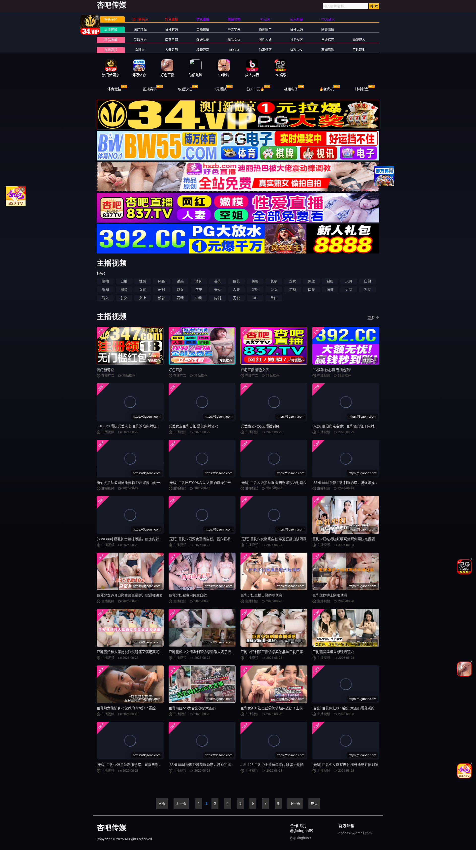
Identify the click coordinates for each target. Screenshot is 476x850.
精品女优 (234, 39)
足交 (348, 289)
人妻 (236, 289)
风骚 (161, 281)
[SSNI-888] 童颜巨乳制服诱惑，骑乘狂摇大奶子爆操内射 (212, 765)
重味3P (140, 50)
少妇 (255, 289)
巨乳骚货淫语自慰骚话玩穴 (333, 652)
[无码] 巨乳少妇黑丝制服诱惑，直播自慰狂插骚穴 (134, 765)
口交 (311, 289)
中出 (198, 298)
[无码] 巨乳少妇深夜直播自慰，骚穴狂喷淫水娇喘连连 (210, 539)
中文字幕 (234, 29)
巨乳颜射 (359, 50)
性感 (142, 281)
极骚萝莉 (202, 50)
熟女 (180, 289)
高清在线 (110, 29)
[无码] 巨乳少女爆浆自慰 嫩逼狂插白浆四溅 (273, 539)
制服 (330, 281)
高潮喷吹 (327, 50)
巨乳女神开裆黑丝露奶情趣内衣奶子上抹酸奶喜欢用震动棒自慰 (289, 708)
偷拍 (105, 281)
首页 (161, 803)
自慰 (367, 281)
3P (255, 298)
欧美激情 (327, 29)
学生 (198, 289)
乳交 (367, 289)
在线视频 (110, 50)
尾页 (314, 803)
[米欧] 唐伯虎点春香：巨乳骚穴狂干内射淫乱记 (348, 426)
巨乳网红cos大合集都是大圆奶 (192, 708)
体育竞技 (114, 89)
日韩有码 (171, 29)
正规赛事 (150, 89)
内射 (217, 298)
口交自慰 (171, 39)
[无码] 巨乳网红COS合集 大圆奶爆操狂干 (200, 483)
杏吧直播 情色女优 (254, 370)
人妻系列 (171, 50)
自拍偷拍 (202, 29)
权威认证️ (185, 89)
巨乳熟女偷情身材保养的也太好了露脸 (126, 708)
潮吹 (123, 289)
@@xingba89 (300, 838)
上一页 (181, 803)
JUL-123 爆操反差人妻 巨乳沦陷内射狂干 (128, 426)
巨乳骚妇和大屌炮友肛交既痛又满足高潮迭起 (131, 652)
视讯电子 (291, 89)
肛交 (123, 298)
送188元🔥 (255, 89)
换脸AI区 (296, 39)
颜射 (161, 298)
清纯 (198, 281)
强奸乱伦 (202, 39)
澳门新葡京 (105, 370)
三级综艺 (327, 39)
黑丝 (311, 281)
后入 (105, 298)
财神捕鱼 (362, 89)
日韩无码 (296, 29)
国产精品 (140, 29)
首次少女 (296, 50)
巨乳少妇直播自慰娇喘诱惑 (261, 595)
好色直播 (175, 370)
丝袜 (292, 281)
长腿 (273, 281)
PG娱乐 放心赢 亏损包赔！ (332, 370)
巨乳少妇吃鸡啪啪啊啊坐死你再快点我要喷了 (347, 539)
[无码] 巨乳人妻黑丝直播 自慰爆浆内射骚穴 (273, 483)
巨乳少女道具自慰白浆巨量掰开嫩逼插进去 (130, 595)
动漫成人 (359, 39)
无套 (236, 298)
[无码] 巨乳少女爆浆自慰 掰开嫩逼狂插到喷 (345, 765)
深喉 (330, 289)
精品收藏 (110, 39)
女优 (142, 289)
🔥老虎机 (326, 89)
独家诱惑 (265, 50)
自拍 (123, 281)
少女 (273, 289)
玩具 (348, 281)
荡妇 (161, 289)
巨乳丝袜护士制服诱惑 (329, 595)
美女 (217, 289)
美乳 (217, 281)
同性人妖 (265, 39)
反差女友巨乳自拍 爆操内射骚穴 (193, 426)
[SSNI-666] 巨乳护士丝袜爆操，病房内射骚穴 (131, 539)
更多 (370, 318)
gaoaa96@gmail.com (355, 833)
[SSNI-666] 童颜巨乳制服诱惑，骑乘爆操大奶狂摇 (350, 483)
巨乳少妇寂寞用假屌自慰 (188, 595)
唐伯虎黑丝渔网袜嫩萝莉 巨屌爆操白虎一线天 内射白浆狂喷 (142, 483)
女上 (142, 298)
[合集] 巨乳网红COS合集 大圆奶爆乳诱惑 (343, 708)
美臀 (255, 281)
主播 (292, 289)
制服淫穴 (140, 39)
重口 (273, 298)
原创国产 (265, 29)
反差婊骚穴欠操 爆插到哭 (259, 426)
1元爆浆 (220, 89)
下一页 (295, 803)
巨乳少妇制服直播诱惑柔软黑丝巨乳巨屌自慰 (275, 652)
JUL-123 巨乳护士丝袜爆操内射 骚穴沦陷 (272, 765)
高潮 (105, 289)
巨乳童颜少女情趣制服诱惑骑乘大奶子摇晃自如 (205, 652)
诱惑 (180, 281)
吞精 (180, 298)
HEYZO (234, 50)
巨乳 (236, 281)
